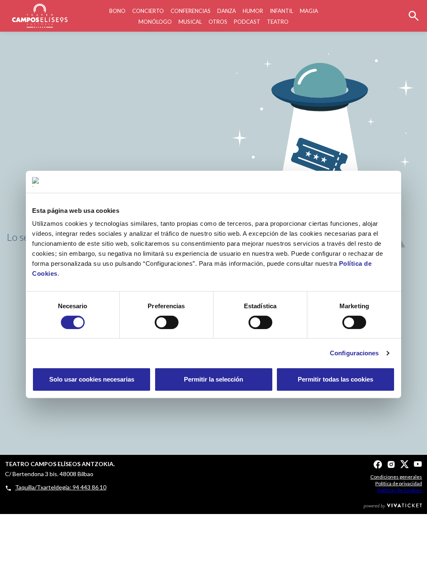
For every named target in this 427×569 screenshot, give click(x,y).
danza (226, 10)
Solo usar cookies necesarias (91, 379)
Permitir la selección (213, 379)
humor (253, 10)
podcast (247, 21)
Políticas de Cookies (399, 490)
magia (309, 10)
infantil (281, 10)
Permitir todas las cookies (335, 379)
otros (217, 21)
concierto (148, 10)
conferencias (191, 10)
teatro (278, 21)
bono (117, 10)
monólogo (155, 21)
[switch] (166, 322)
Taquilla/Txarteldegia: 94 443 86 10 (60, 487)
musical (190, 21)
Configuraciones (354, 353)
